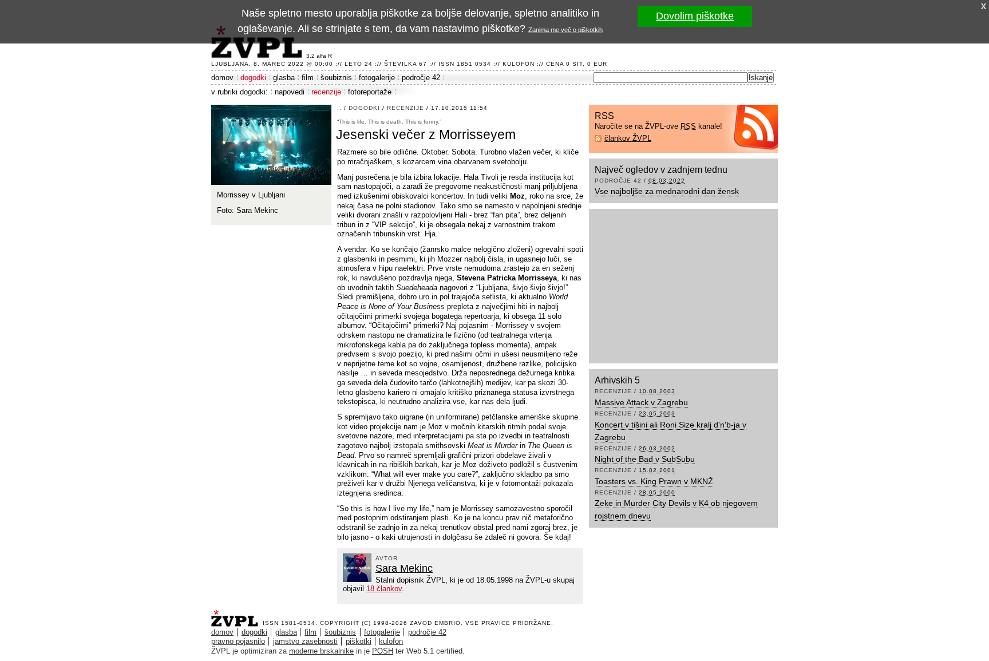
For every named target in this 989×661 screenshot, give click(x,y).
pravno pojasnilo (238, 641)
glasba (284, 77)
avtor (386, 558)
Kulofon (519, 64)
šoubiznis (336, 77)
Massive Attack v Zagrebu (641, 402)
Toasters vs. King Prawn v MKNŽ (654, 481)
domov (222, 77)
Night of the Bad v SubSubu (645, 459)
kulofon (391, 641)
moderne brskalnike (321, 651)
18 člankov (384, 588)
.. (339, 108)
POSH (382, 651)
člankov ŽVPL (627, 138)
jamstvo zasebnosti (305, 641)
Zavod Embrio (435, 623)
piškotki (358, 641)
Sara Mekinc (404, 568)
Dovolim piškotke (695, 16)
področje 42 (421, 77)
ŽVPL (237, 615)
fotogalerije (377, 77)
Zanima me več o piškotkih (565, 29)
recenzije (326, 92)
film (308, 77)
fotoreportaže (369, 92)
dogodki (253, 77)
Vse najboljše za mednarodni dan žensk (667, 191)
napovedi (289, 92)
